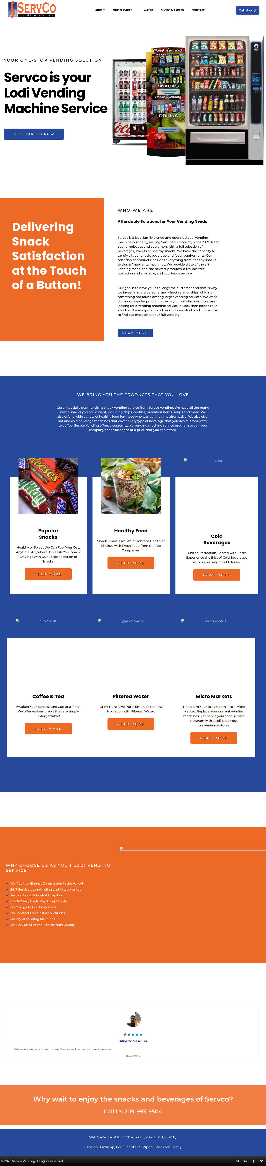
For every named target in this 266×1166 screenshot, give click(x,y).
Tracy (177, 1147)
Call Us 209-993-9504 (133, 1111)
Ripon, (148, 1147)
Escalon (91, 1147)
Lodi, (120, 1147)
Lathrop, (107, 1147)
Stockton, (163, 1147)
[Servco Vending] (32, 9)
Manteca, (133, 1147)
